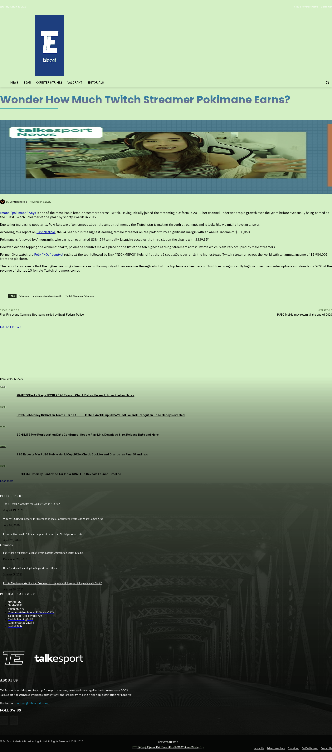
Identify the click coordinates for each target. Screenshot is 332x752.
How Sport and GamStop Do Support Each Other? (30, 568)
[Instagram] (14, 720)
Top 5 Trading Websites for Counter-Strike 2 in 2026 (32, 503)
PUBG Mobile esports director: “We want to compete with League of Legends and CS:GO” (52, 583)
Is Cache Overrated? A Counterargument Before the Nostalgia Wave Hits (42, 534)
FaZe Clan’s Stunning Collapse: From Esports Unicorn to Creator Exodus (43, 552)
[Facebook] (4, 720)
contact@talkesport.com (32, 703)
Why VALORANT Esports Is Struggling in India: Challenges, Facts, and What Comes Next (53, 518)
